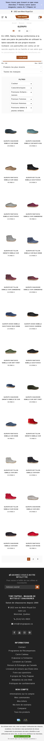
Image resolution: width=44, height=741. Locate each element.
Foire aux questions (22, 673)
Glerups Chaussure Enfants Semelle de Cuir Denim (11, 399)
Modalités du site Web (22, 680)
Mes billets (22, 701)
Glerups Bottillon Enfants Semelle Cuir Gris (11, 253)
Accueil (14, 23)
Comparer (22, 708)
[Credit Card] (18, 720)
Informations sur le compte (22, 694)
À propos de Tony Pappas (22, 676)
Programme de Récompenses (22, 651)
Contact (22, 647)
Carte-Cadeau (22, 654)
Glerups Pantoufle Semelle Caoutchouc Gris (11, 216)
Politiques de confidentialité (22, 683)
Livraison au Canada (22, 662)
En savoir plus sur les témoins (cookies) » (22, 738)
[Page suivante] (37, 559)
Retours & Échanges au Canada (22, 665)
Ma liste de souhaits (22, 705)
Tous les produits (22, 712)
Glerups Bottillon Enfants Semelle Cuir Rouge (33, 436)
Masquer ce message (22, 736)
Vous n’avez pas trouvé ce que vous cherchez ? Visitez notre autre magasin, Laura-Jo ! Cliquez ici (22, 4)
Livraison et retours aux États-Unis (22, 669)
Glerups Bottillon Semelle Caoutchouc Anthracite (33, 180)
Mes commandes (22, 698)
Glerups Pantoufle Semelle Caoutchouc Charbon (33, 363)
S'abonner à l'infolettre (22, 658)
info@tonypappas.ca (23, 624)
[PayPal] (25, 720)
